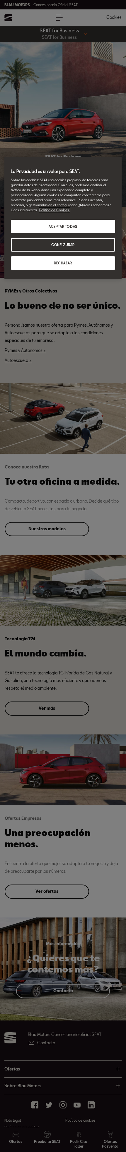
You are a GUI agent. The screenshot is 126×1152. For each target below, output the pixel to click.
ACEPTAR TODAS (63, 226)
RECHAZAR (63, 263)
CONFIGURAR (63, 245)
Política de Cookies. (54, 210)
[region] (63, 218)
